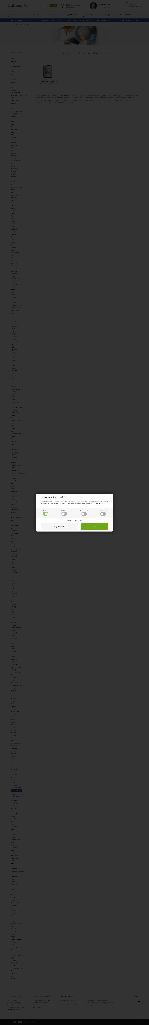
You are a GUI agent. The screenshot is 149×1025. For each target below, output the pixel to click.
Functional (84, 510)
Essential (45, 510)
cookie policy (99, 503)
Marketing (64, 510)
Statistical (103, 510)
